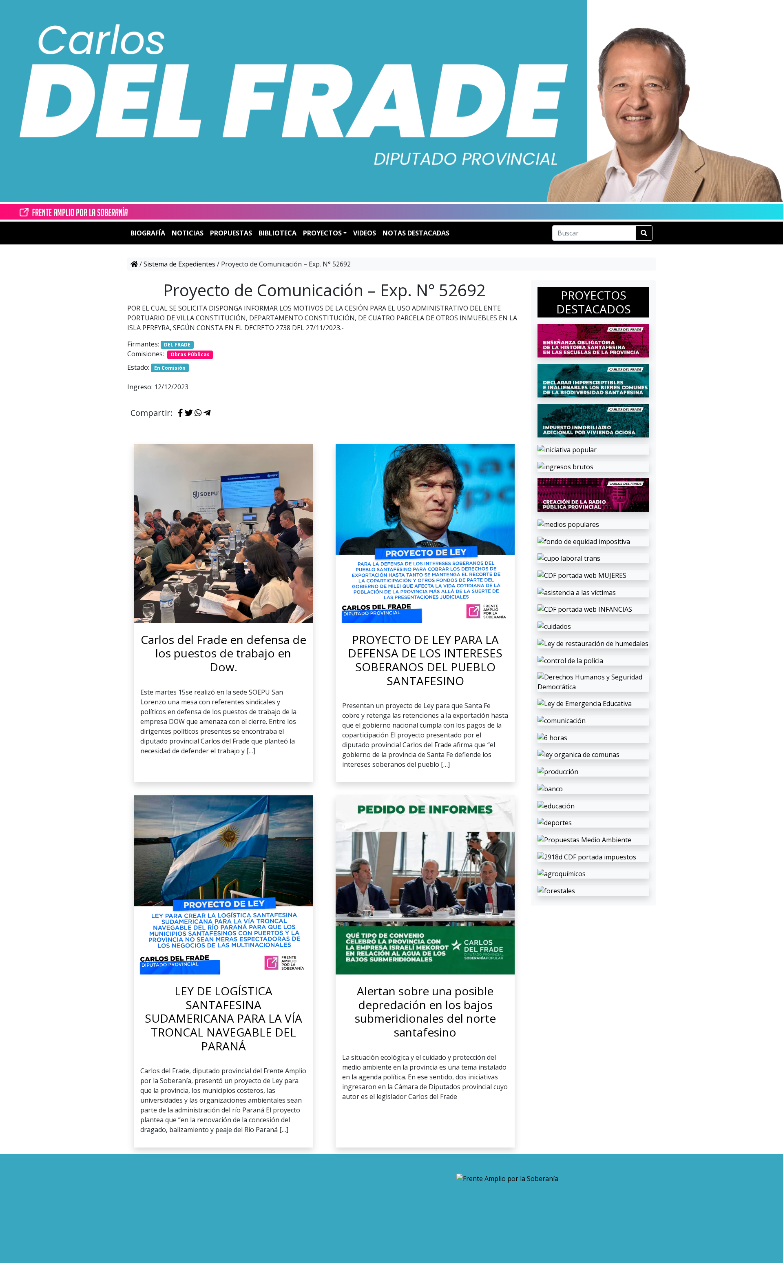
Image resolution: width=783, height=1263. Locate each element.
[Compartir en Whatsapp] (198, 413)
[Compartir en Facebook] (180, 413)
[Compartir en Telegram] (207, 413)
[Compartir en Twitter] (189, 413)
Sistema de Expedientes (179, 264)
